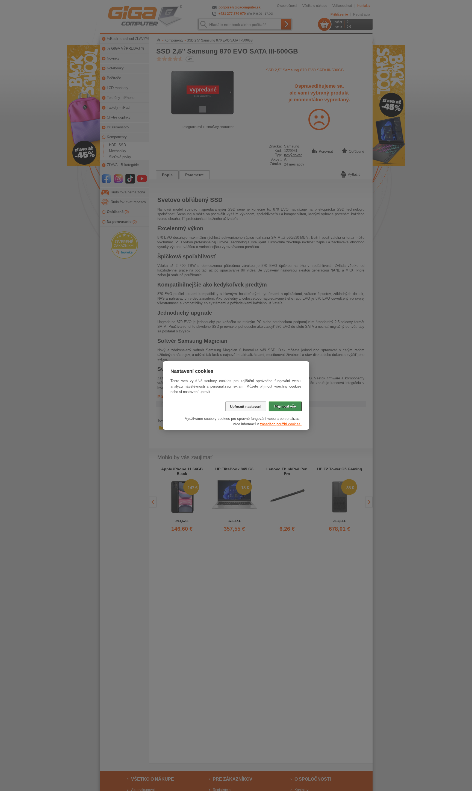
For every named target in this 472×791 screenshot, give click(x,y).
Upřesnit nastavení (245, 407)
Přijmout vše (285, 406)
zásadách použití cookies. (281, 424)
